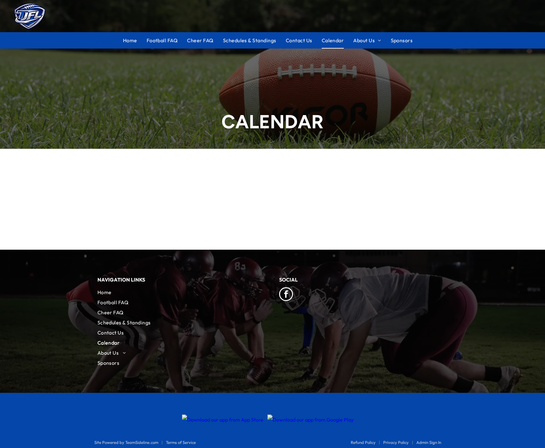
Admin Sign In (428, 442)
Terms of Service (181, 442)
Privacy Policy (396, 442)
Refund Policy (363, 442)
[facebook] (286, 295)
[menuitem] (135, 40)
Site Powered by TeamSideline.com (126, 442)
